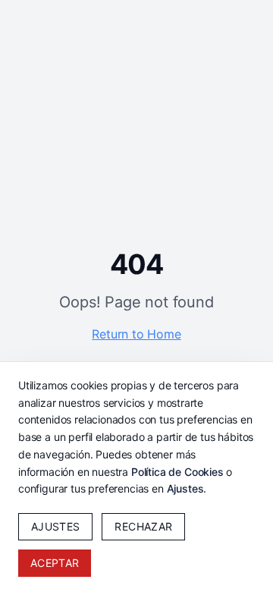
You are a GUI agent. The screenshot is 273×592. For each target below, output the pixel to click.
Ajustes (185, 488)
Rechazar (143, 526)
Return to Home (136, 334)
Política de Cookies (177, 471)
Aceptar (54, 562)
